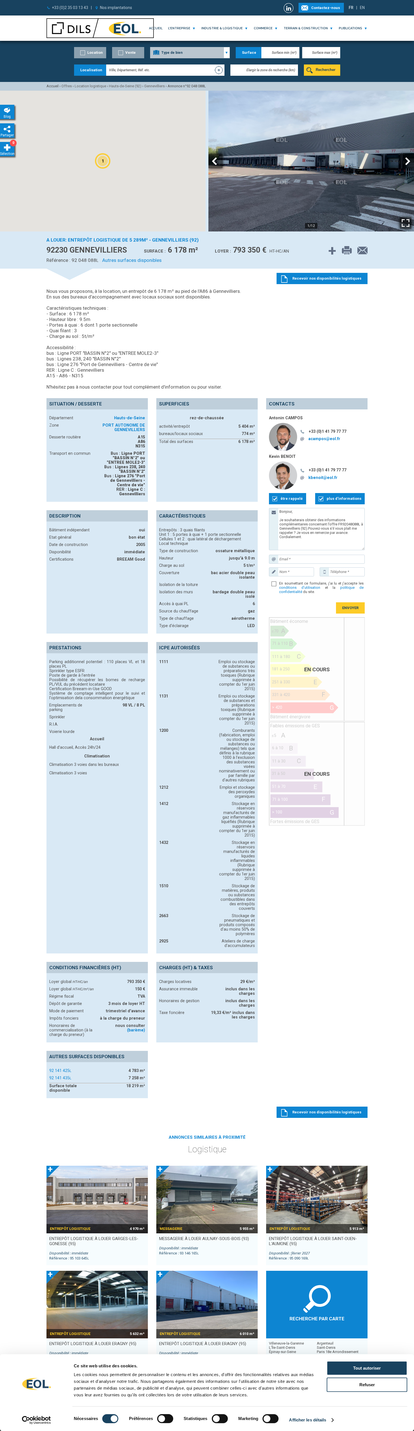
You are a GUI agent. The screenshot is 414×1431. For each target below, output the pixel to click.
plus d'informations (344, 498)
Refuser (367, 1384)
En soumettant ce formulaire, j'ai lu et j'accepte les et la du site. (321, 587)
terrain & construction (306, 28)
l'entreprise (179, 28)
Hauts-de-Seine (129, 418)
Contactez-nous (325, 8)
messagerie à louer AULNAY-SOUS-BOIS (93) (204, 1238)
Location (95, 52)
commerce (263, 28)
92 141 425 (60, 1070)
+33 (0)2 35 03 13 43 (70, 7)
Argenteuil (325, 1343)
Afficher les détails (307, 1419)
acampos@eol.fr (324, 438)
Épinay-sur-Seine (282, 1352)
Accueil (156, 28)
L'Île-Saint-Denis (282, 1347)
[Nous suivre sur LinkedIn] (289, 8)
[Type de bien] (190, 52)
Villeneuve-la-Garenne (286, 1343)
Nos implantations (116, 7)
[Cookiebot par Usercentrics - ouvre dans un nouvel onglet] (36, 1420)
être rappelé (292, 498)
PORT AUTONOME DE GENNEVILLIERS (124, 427)
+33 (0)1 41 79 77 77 (327, 431)
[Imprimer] (344, 250)
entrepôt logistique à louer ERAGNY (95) (92, 1343)
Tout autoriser (367, 1368)
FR (351, 7)
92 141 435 (60, 1078)
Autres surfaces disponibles (132, 260)
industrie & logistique (222, 28)
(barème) (136, 1030)
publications (350, 28)
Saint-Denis (326, 1347)
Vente (130, 52)
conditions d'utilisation (299, 587)
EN (362, 7)
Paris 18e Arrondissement (338, 1352)
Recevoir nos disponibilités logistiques (326, 1112)
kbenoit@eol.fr (322, 477)
